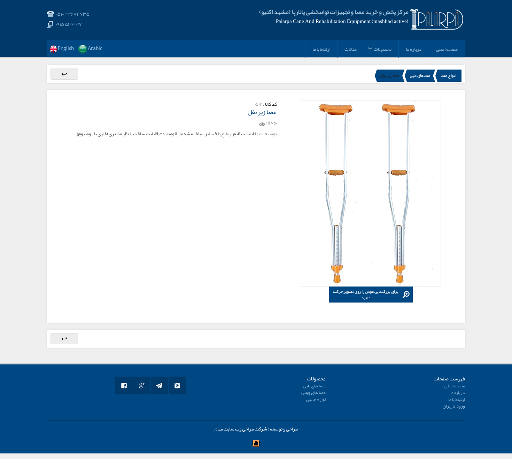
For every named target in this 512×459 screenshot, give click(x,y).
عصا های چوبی (313, 392)
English (66, 48)
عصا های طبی (314, 385)
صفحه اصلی (447, 49)
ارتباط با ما (321, 49)
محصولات (382, 49)
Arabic (95, 48)
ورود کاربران (454, 406)
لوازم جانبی (316, 399)
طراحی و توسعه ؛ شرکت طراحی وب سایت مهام (256, 429)
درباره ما (414, 49)
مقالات (350, 49)
